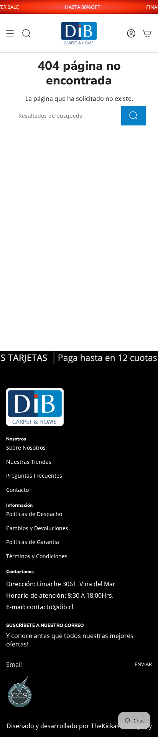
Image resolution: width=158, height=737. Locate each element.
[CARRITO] (147, 33)
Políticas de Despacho (34, 514)
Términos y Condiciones (36, 556)
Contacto (17, 489)
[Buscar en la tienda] (133, 115)
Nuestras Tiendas (28, 461)
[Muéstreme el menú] (10, 33)
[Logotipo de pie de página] (35, 407)
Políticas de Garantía (32, 542)
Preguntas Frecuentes (34, 475)
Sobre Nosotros (26, 447)
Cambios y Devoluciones (37, 528)
